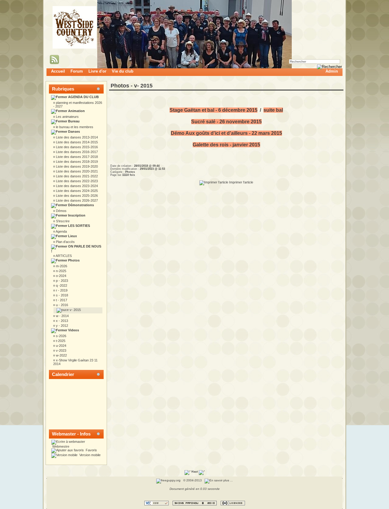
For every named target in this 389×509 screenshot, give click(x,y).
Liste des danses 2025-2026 (76, 195)
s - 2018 (61, 295)
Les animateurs (67, 116)
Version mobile (89, 455)
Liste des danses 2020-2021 (76, 171)
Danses (73, 131)
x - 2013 (61, 321)
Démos (61, 211)
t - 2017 (61, 300)
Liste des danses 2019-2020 (76, 166)
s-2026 (60, 336)
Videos (73, 330)
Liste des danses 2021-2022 (76, 176)
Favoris (91, 450)
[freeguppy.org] (168, 480)
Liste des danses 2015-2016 (76, 147)
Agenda (61, 231)
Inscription (76, 215)
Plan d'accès (65, 242)
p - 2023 (61, 280)
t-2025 (60, 341)
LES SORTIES (78, 225)
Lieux (72, 236)
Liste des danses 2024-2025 (76, 191)
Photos (73, 260)
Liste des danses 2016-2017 (76, 152)
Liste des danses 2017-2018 (76, 157)
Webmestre (60, 446)
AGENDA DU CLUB (83, 97)
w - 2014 (62, 316)
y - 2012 (61, 325)
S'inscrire (62, 221)
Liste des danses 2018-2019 (76, 161)
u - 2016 (61, 305)
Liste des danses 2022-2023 (76, 181)
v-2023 (60, 350)
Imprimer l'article (240, 182)
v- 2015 (75, 310)
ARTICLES (63, 256)
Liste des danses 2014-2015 (76, 142)
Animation (76, 111)
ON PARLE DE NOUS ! (76, 248)
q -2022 (61, 285)
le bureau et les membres (74, 127)
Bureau (73, 121)
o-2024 (60, 276)
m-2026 (61, 266)
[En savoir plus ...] (219, 480)
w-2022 (61, 355)
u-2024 (60, 345)
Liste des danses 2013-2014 (76, 137)
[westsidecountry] (74, 47)
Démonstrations (80, 205)
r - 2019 (61, 290)
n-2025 (60, 271)
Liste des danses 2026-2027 (76, 200)
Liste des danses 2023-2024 (76, 186)
